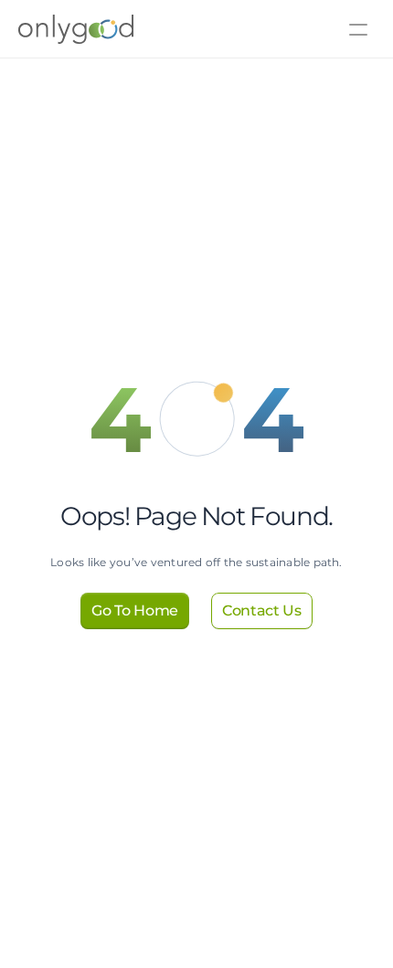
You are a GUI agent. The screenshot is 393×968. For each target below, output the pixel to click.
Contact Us (135, 54)
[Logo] (48, 29)
